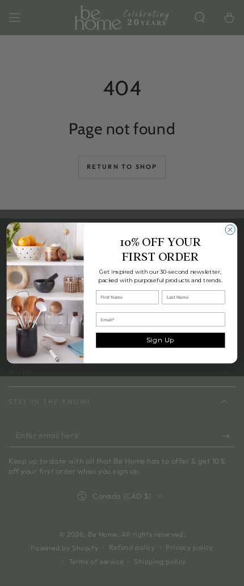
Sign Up (160, 340)
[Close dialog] (230, 230)
